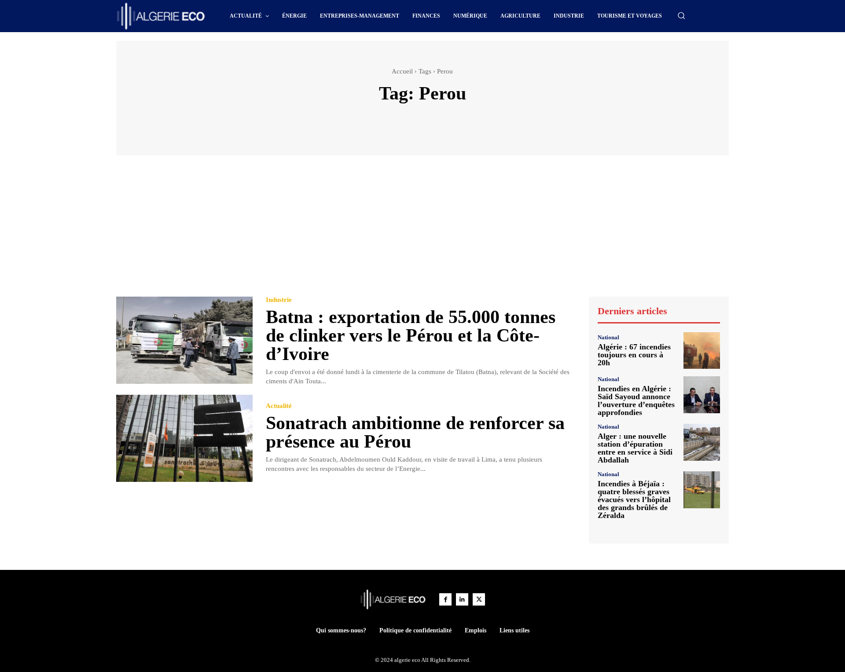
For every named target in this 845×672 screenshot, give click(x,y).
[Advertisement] (422, 230)
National (608, 337)
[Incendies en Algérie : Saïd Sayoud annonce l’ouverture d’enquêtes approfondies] (701, 394)
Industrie (279, 300)
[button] (681, 15)
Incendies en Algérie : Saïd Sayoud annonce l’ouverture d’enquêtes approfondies (636, 400)
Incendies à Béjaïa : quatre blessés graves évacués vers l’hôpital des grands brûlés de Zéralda (634, 499)
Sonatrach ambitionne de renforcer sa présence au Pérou (415, 432)
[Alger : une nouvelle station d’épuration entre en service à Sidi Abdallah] (701, 442)
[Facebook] (445, 599)
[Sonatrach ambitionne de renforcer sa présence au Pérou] (184, 438)
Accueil (402, 71)
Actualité (279, 406)
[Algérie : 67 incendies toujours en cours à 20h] (701, 350)
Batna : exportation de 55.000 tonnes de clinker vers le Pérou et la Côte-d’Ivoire (410, 335)
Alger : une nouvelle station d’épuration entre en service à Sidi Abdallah (635, 448)
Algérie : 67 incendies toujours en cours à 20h (634, 354)
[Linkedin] (462, 599)
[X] (479, 599)
